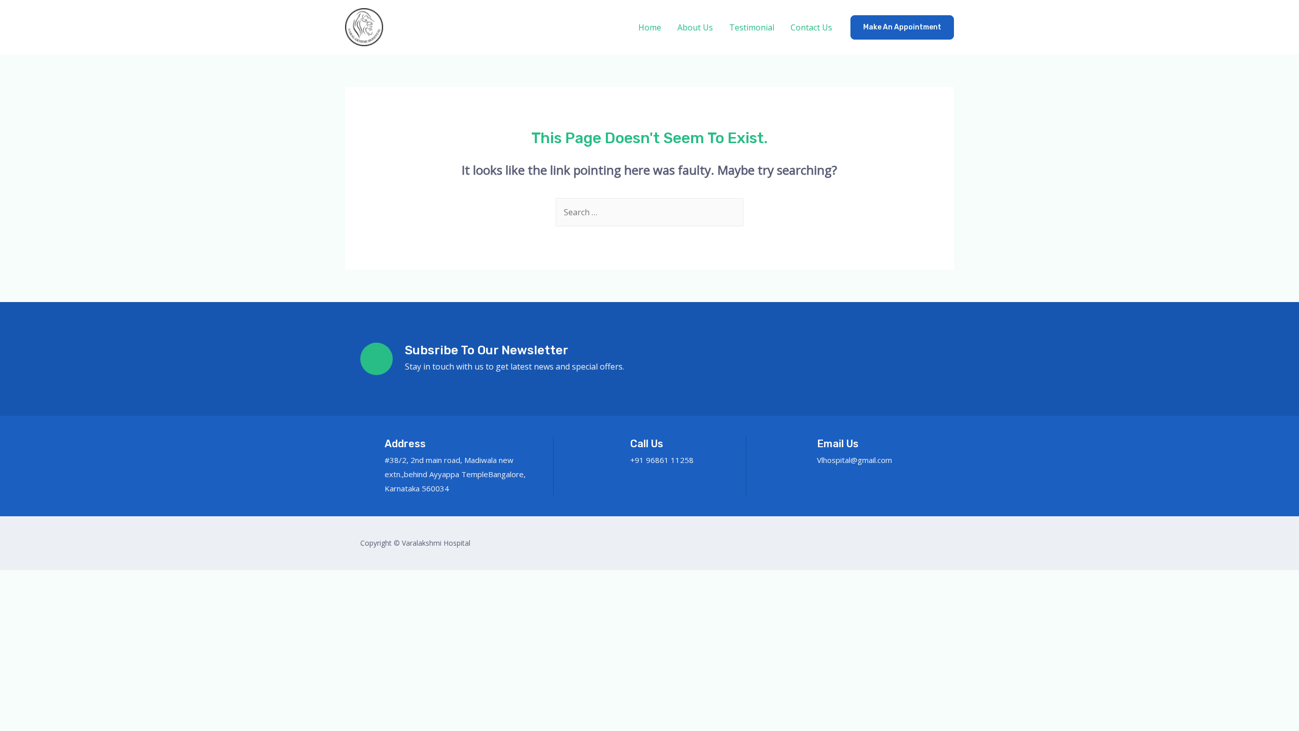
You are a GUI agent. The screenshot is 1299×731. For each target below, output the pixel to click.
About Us (695, 27)
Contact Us (811, 27)
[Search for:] (649, 212)
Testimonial (751, 27)
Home (649, 27)
